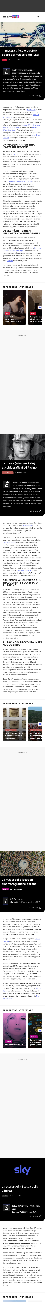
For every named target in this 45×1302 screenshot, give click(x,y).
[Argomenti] (38, 16)
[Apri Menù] (4, 16)
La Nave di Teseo (9, 543)
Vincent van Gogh (16, 251)
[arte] (14, 16)
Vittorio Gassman (24, 571)
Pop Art (10, 261)
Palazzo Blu (31, 110)
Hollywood (27, 525)
